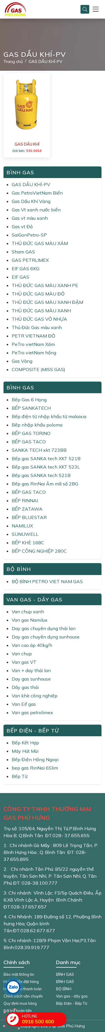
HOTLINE (38, 1019)
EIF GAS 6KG (25, 268)
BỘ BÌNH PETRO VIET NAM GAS (47, 581)
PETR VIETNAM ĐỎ (33, 336)
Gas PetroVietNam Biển (37, 193)
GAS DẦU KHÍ (27, 144)
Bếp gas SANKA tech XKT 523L (46, 467)
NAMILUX (22, 526)
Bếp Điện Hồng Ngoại (35, 759)
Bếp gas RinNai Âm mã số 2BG (45, 484)
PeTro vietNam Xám (33, 344)
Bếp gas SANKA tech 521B (41, 475)
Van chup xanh (28, 611)
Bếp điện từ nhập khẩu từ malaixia (49, 416)
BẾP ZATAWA (27, 509)
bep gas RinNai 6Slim (35, 768)
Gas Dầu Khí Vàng (31, 201)
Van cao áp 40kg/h (32, 645)
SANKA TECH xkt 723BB (39, 450)
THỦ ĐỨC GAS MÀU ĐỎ (38, 294)
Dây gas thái (25, 687)
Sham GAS (23, 252)
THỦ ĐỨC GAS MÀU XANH (41, 310)
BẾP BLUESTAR (29, 517)
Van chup (22, 653)
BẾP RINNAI (25, 500)
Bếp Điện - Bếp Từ (71, 1003)
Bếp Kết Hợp (25, 743)
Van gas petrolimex (32, 712)
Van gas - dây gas (72, 996)
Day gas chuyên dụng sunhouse (46, 637)
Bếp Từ (19, 776)
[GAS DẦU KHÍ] (27, 104)
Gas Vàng (22, 361)
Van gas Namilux (30, 620)
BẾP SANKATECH (31, 408)
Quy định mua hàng (20, 1003)
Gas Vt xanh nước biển (36, 210)
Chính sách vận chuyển (23, 996)
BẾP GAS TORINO (31, 433)
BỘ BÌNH (63, 988)
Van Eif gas (24, 704)
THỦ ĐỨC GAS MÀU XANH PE (45, 285)
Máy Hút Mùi (25, 751)
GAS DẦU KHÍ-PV (31, 184)
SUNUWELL (25, 534)
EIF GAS (20, 277)
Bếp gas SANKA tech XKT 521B (46, 458)
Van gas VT (24, 662)
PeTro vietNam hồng (34, 353)
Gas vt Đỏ (22, 226)
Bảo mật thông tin (19, 974)
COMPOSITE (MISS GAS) (38, 369)
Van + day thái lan (31, 670)
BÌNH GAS (65, 974)
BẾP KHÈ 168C (28, 542)
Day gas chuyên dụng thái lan (44, 628)
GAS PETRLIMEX (30, 260)
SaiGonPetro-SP (29, 235)
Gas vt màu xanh (30, 218)
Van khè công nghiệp (34, 696)
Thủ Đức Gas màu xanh (37, 327)
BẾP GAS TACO (29, 442)
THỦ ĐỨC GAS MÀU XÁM (40, 243)
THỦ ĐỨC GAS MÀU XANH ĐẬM (47, 302)
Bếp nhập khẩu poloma (37, 425)
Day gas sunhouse (31, 679)
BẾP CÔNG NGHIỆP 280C (39, 551)
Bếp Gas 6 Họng (29, 399)
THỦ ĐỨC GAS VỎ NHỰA (39, 319)
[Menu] (96, 9)
